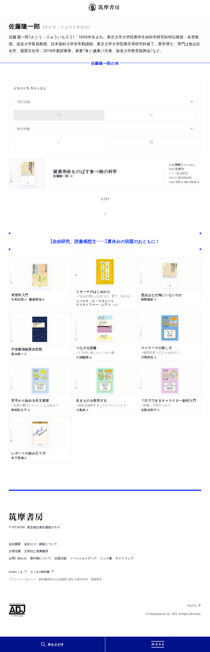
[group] (105, 115)
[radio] (58, 115)
